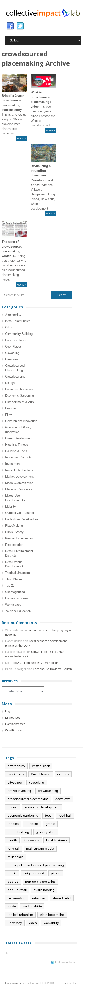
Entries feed (13, 717)
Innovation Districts (18, 457)
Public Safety (14, 532)
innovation (31, 840)
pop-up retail (17, 890)
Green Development (18, 438)
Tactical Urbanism (17, 573)
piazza (56, 873)
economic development (42, 807)
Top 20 (9, 585)
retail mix (39, 898)
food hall (65, 815)
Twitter (20, 26)
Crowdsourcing (15, 376)
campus (63, 774)
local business (56, 840)
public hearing (44, 890)
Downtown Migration (19, 389)
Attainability (13, 314)
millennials (15, 857)
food (48, 815)
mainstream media (40, 848)
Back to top (69, 983)
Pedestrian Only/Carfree (21, 519)
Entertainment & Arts (19, 402)
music (12, 873)
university (15, 923)
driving (13, 807)
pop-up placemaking (40, 881)
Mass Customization (19, 483)
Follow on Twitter (66, 962)
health (12, 840)
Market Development (19, 476)
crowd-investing (19, 791)
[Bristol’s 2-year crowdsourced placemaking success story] (14, 83)
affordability (16, 766)
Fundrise (32, 824)
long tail (13, 848)
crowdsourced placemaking (28, 799)
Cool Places (13, 346)
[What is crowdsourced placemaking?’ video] (43, 81)
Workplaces (13, 604)
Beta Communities (17, 321)
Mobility (10, 506)
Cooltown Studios (17, 983)
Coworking (12, 353)
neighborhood (33, 873)
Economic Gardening (19, 395)
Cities (9, 327)
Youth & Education (18, 611)
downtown (63, 799)
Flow (8, 414)
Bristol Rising (40, 774)
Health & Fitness (16, 444)
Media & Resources (18, 489)
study (12, 906)
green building (18, 832)
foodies (13, 824)
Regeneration (14, 544)
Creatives (11, 359)
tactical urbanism (20, 914)
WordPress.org (14, 730)
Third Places (13, 579)
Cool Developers (16, 340)
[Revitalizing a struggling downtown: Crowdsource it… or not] (43, 153)
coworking (36, 782)
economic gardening (23, 815)
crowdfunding (48, 791)
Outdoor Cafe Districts (20, 513)
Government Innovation (21, 421)
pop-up (13, 881)
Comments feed (15, 724)
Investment (13, 464)
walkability (51, 923)
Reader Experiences (19, 538)
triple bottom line (52, 914)
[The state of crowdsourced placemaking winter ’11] (14, 229)
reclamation (16, 898)
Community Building (19, 334)
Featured (11, 408)
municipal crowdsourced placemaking (36, 865)
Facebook (10, 26)
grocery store (46, 832)
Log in (9, 711)
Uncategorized (15, 592)
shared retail (61, 898)
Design (10, 383)
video (33, 923)
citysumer (15, 782)
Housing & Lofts (16, 451)
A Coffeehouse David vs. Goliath (38, 662)
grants (50, 824)
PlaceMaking (14, 525)
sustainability (32, 906)
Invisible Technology (19, 470)
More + (21, 138)
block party (16, 774)
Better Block (41, 766)
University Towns (17, 598)
